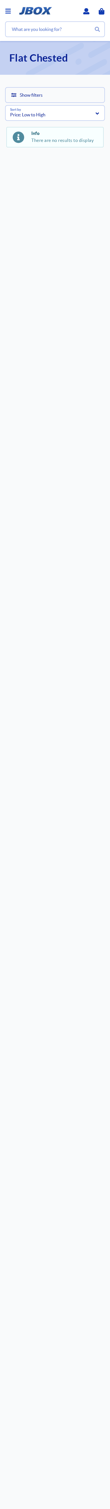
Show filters (31, 95)
